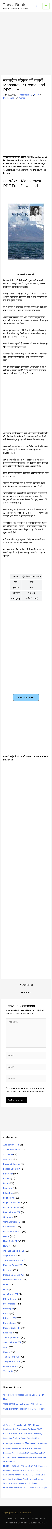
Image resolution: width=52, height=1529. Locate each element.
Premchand (8, 98)
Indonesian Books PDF (13, 1251)
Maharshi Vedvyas (24, 1457)
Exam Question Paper (13, 1443)
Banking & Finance (11, 1164)
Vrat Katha (8, 1371)
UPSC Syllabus (29, 1488)
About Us (12, 1518)
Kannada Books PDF (12, 1265)
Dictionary (38, 1434)
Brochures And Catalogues (15, 1429)
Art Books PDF (20, 1425)
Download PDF (25, 697)
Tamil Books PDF (11, 1357)
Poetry (6, 1313)
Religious (7, 1332)
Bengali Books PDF (12, 1169)
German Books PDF (12, 1222)
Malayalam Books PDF (13, 1275)
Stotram (7, 1483)
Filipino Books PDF (12, 1207)
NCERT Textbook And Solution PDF (20, 1466)
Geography (8, 1217)
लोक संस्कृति (42, 1487)
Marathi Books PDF (12, 1279)
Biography (8, 1173)
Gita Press (42, 1443)
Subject (6, 1352)
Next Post (26, 992)
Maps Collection (39, 1457)
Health (6, 1236)
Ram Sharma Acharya (12, 1475)
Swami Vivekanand (20, 1483)
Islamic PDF (24, 1453)
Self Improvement (11, 1337)
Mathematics (9, 1461)
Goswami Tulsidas (10, 1449)
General (30, 1443)
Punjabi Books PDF (12, 1328)
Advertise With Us (38, 1522)
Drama (6, 1183)
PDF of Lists (9, 1303)
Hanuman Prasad (10, 1453)
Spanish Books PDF (12, 1342)
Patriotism (42, 1466)
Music (6, 1284)
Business (32, 1429)
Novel (6, 1289)
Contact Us (24, 1518)
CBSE (39, 1429)
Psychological (10, 1323)
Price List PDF (10, 1318)
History (6, 1246)
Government (9, 1226)
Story (36, 94)
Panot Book (14, 4)
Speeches (7, 1479)
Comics (7, 1178)
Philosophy (8, 1308)
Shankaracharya (28, 1475)
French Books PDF (11, 1212)
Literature (8, 1270)
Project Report (37, 1471)
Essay (23, 1438)
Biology (36, 1425)
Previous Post (26, 985)
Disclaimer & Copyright (16, 1522)
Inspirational (9, 1255)
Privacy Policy (38, 1518)
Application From (11, 1144)
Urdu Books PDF (11, 1366)
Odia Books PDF (10, 1294)
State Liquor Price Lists (21, 1479)
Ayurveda (7, 1159)
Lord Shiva (11, 1457)
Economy (7, 1188)
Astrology (8, 1154)
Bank (30, 1425)
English (16, 1438)
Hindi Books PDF (25, 94)
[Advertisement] (26, 48)
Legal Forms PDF (37, 1453)
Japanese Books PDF (13, 1260)
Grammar (37, 1449)
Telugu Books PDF (11, 1361)
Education (8, 1193)
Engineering (8, 1198)
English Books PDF (12, 1202)
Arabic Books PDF (11, 1149)
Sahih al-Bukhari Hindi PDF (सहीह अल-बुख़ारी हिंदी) (24, 1409)
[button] (36, 6)
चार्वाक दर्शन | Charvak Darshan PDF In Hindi (22, 1404)
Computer (27, 1433)
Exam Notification (34, 1438)
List (4, 1457)
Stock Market (37, 1479)
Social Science (41, 1475)
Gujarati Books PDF (12, 1231)
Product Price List (21, 1470)
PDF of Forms (9, 1299)
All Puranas (7, 1425)
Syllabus (33, 1483)
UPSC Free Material (12, 1487)
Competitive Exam (12, 1433)
